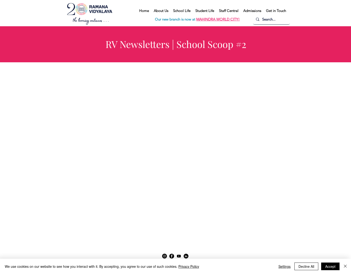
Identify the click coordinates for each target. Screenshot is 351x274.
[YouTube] (178, 256)
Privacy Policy (188, 266)
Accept (330, 266)
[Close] (345, 266)
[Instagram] (164, 256)
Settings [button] (284, 266)
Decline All (306, 266)
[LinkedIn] (186, 256)
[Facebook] (171, 256)
